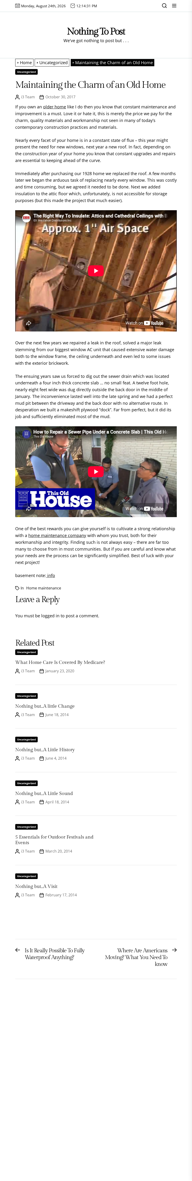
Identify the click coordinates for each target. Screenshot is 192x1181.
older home (54, 107)
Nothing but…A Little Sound (44, 793)
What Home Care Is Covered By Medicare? (60, 662)
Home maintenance (43, 588)
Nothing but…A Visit (36, 886)
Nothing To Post (96, 31)
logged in (50, 615)
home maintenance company (57, 535)
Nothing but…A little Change (45, 706)
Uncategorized (26, 72)
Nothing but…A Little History (45, 750)
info (50, 575)
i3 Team (28, 96)
